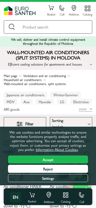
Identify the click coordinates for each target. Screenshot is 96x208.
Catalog (87, 14)
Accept (48, 159)
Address (74, 14)
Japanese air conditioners (25, 94)
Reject (48, 168)
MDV (10, 101)
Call (62, 14)
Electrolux (81, 101)
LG (62, 101)
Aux (26, 101)
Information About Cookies (57, 149)
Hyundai (45, 101)
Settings (48, 178)
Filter (29, 124)
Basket (51, 14)
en (15, 197)
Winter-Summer (65, 94)
